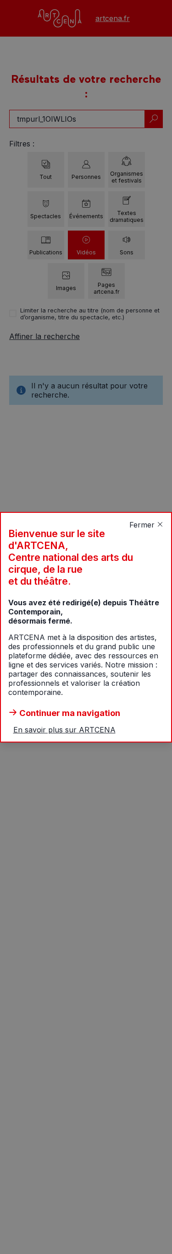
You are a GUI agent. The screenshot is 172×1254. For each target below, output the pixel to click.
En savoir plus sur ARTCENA (64, 729)
